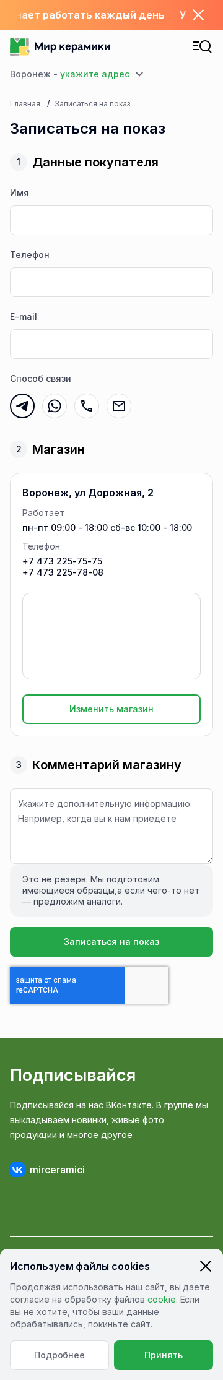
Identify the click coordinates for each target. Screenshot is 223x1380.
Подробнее (59, 1355)
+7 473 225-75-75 (62, 561)
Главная (25, 103)
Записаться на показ (111, 941)
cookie (161, 1299)
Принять (163, 1355)
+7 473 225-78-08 (62, 572)
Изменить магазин (111, 709)
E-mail (23, 316)
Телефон (30, 254)
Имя (19, 193)
